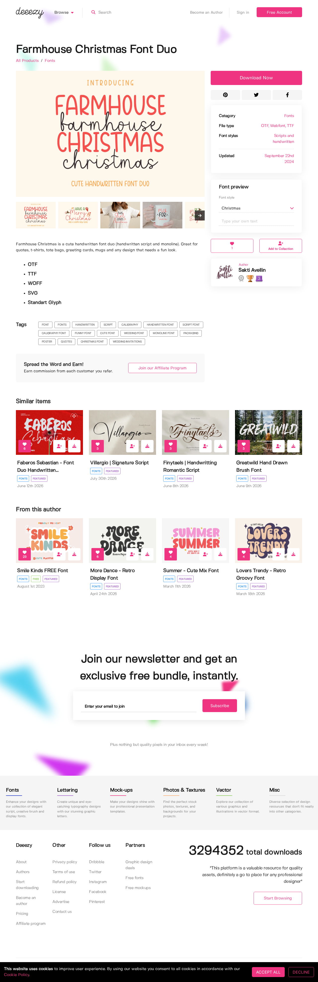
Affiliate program (31, 924)
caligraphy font (54, 333)
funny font (83, 333)
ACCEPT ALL (268, 972)
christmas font (92, 342)
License (59, 892)
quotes (66, 342)
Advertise (60, 902)
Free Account (279, 12)
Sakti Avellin (252, 270)
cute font (107, 333)
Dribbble (96, 862)
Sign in (243, 12)
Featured (39, 478)
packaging (190, 333)
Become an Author (206, 12)
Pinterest (97, 902)
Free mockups (138, 888)
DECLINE (301, 972)
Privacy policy (64, 862)
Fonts (50, 61)
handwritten (85, 325)
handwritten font (160, 325)
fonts (62, 325)
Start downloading (27, 885)
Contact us (62, 912)
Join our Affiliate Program (162, 368)
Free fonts (134, 878)
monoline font (164, 333)
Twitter (95, 872)
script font (191, 325)
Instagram (98, 882)
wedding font (134, 333)
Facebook (97, 892)
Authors (23, 872)
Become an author (26, 901)
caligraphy (129, 325)
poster (47, 342)
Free (36, 579)
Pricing (22, 914)
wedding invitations (127, 342)
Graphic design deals (138, 865)
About (21, 862)
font (45, 325)
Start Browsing (278, 898)
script (108, 325)
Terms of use (63, 872)
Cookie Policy (16, 975)
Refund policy (64, 882)
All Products (28, 61)
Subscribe (219, 705)
